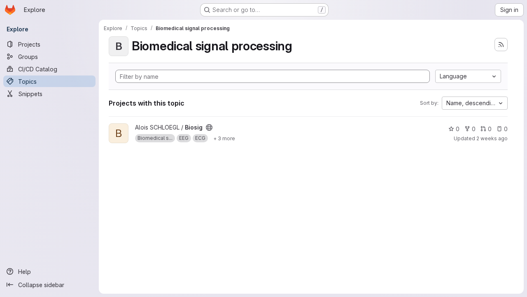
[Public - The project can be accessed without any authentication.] (209, 127)
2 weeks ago (492, 138)
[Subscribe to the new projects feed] (501, 44)
